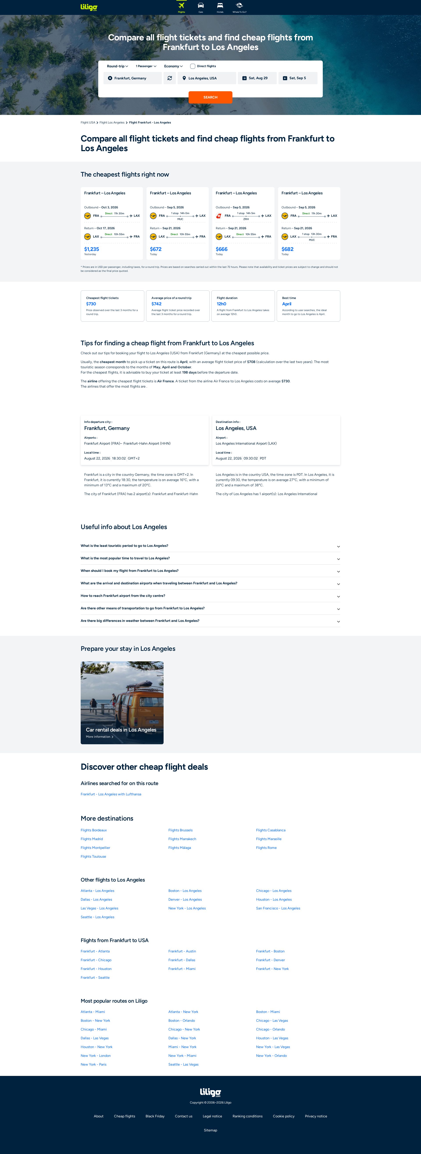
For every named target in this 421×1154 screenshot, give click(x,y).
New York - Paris (93, 1064)
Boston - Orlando (181, 1020)
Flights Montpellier (95, 848)
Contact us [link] (183, 1116)
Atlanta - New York (183, 1012)
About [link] (98, 1116)
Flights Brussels (180, 830)
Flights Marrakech (182, 839)
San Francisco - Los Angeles (278, 908)
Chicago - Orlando (270, 1029)
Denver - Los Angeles (185, 899)
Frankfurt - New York (272, 969)
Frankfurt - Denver (270, 960)
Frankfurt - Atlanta (95, 951)
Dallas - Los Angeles (96, 899)
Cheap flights (124, 1116)
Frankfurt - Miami (182, 969)
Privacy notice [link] (316, 1116)
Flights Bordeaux (94, 830)
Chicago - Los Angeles (273, 891)
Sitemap (210, 1130)
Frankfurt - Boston (270, 951)
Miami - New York (182, 1047)
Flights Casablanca (270, 830)
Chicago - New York (184, 1029)
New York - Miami (182, 1056)
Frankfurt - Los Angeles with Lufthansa (111, 794)
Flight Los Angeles (112, 122)
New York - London (96, 1056)
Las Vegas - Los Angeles (99, 908)
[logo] (89, 7)
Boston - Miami (268, 1012)
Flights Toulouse (93, 856)
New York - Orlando (271, 1056)
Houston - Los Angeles (274, 899)
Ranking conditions (247, 1116)
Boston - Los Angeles (185, 891)
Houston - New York (96, 1047)
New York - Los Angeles (187, 908)
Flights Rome (266, 848)
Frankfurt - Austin (182, 951)
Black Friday (155, 1116)
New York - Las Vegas (273, 1047)
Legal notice (212, 1116)
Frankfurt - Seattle (95, 977)
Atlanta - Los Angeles (97, 891)
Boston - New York (95, 1020)
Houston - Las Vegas (272, 1038)
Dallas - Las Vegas (95, 1038)
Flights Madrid (92, 839)
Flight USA (88, 122)
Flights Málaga (179, 848)
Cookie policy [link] (283, 1116)
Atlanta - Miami (93, 1012)
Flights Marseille (269, 839)
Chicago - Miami (94, 1029)
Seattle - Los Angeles (97, 917)
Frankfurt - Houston (96, 969)
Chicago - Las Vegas (272, 1020)
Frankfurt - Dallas (181, 960)
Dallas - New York (182, 1038)
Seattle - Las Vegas (183, 1064)
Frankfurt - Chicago (96, 960)
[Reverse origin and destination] (170, 78)
